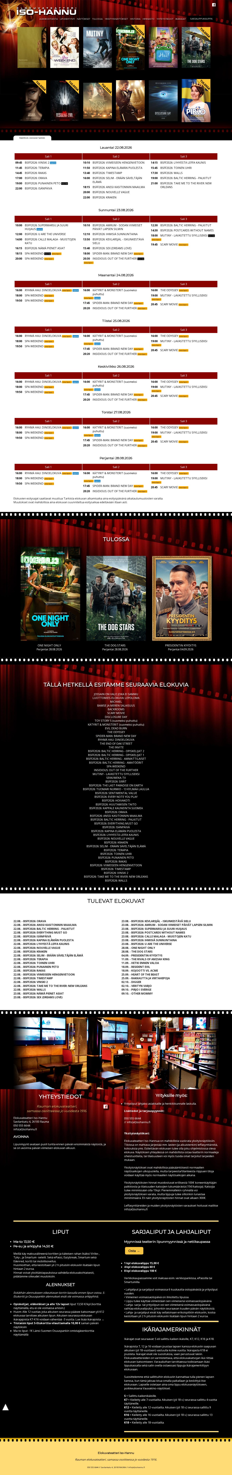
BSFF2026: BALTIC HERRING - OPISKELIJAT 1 (116, 755)
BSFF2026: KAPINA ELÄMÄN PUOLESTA (116, 831)
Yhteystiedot (165, 19)
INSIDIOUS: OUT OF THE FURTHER (116, 770)
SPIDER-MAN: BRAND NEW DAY (116, 736)
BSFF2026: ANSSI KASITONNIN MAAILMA (116, 816)
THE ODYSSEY (116, 732)
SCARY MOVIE (116, 713)
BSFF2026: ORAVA (116, 812)
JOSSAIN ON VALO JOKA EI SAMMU (116, 694)
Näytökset (83, 19)
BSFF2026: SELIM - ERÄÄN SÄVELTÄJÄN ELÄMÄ (116, 846)
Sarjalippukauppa (201, 18)
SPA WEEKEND (116, 766)
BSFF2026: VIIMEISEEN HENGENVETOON (116, 865)
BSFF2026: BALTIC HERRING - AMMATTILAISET (116, 759)
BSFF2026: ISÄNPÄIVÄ (116, 827)
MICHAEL (116, 702)
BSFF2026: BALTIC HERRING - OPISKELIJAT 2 (116, 751)
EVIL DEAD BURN (116, 728)
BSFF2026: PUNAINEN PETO (116, 857)
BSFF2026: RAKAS (116, 861)
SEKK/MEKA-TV (116, 778)
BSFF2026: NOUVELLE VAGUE (116, 838)
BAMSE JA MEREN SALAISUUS (116, 705)
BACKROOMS (116, 709)
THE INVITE (116, 747)
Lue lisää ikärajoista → (89, 1319)
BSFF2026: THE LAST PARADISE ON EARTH (116, 785)
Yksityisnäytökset (116, 19)
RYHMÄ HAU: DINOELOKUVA (116, 740)
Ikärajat (180, 19)
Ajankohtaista (48, 19)
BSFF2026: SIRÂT (116, 781)
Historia (135, 19)
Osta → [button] (134, 1251)
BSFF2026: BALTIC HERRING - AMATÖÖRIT (116, 763)
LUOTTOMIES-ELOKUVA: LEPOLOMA (116, 698)
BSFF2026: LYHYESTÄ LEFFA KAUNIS (116, 835)
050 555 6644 (21, 1125)
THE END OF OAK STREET (116, 743)
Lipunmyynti (67, 19)
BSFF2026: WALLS (116, 880)
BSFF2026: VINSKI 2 (116, 873)
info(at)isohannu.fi (25, 1129)
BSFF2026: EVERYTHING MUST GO (116, 823)
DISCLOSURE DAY (116, 717)
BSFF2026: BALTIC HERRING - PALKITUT (116, 819)
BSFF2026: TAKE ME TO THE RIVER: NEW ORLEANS (116, 877)
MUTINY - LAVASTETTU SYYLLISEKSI (116, 774)
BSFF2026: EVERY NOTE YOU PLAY (116, 797)
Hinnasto (148, 19)
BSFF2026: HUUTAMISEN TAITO (116, 804)
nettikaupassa (199, 1242)
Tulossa (97, 19)
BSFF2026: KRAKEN (116, 842)
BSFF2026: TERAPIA (116, 850)
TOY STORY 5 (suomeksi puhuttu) (116, 721)
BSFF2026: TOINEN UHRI (116, 854)
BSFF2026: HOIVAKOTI (116, 800)
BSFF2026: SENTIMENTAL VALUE (116, 793)
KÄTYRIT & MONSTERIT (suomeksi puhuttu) (116, 724)
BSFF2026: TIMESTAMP (116, 869)
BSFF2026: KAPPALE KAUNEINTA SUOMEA (116, 808)
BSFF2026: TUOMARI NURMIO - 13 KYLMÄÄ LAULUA (116, 789)
